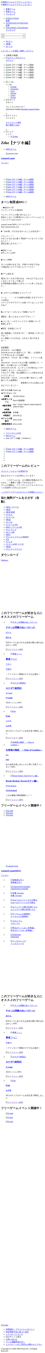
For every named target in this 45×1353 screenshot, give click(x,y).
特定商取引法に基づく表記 (17, 1332)
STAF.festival (11, 786)
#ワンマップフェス (14, 549)
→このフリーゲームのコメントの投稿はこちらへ (22, 492)
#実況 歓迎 (10, 512)
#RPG (8, 535)
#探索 (8, 44)
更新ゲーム (10, 12)
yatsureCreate (8, 158)
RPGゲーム (10, 436)
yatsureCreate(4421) (11, 870)
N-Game (9, 693)
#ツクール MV (12, 525)
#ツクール (10, 517)
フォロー (5, 163)
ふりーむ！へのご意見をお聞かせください (24, 1344)
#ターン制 (10, 532)
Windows (4, 560)
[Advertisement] (22, 585)
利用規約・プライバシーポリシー (20, 1329)
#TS (7, 539)
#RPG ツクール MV (14, 527)
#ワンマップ (11, 530)
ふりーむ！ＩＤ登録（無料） (13, 51)
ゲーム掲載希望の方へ (15, 1342)
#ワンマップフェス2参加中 (17, 537)
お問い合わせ (11, 1339)
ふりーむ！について (14, 1334)
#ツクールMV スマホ (15, 544)
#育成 (8, 520)
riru (7, 755)
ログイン (30, 51)
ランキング (10, 14)
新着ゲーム (10, 9)
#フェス (9, 542)
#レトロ (9, 46)
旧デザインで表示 (13, 1337)
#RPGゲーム (11, 149)
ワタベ (9, 664)
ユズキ (9, 721)
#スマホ (9, 522)
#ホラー (9, 41)
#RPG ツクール (12, 507)
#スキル (9, 515)
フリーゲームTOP (13, 433)
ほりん (9, 632)
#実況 (8, 510)
